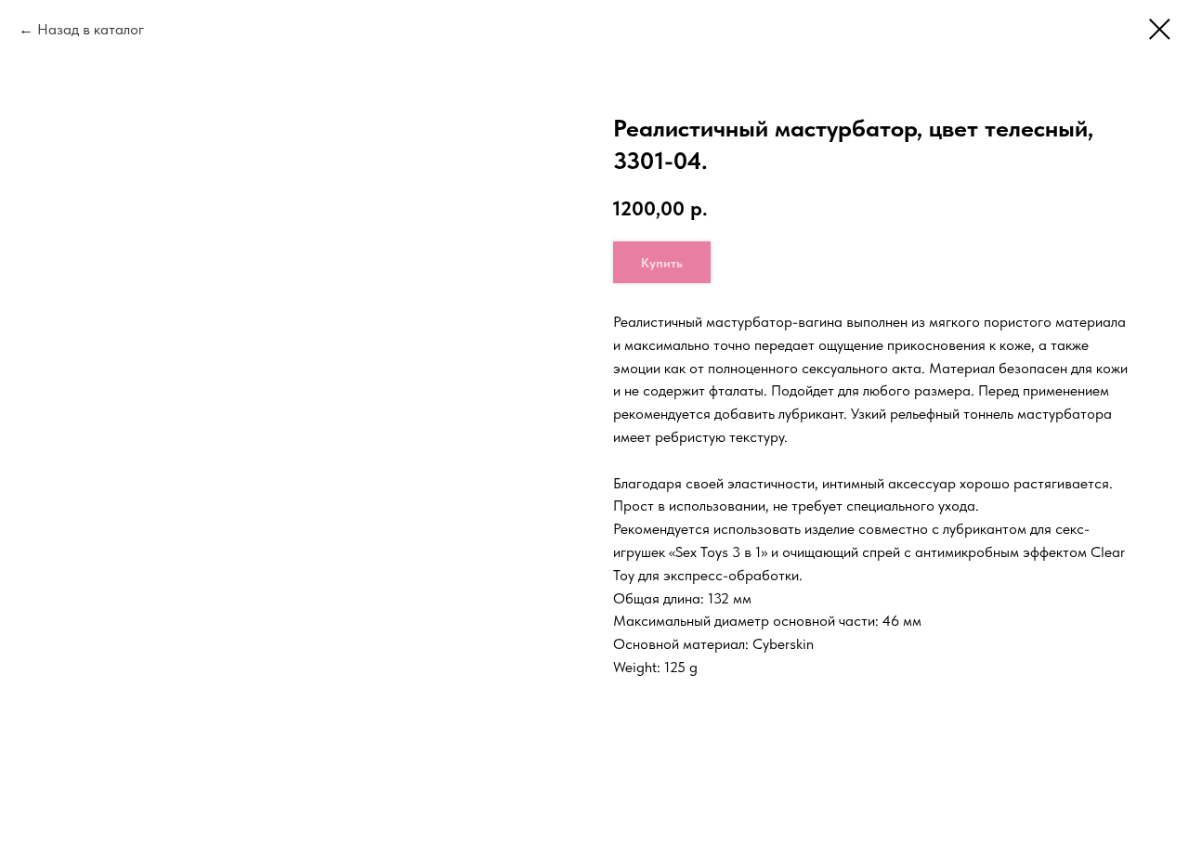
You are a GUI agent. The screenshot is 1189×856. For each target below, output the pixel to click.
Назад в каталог (90, 29)
